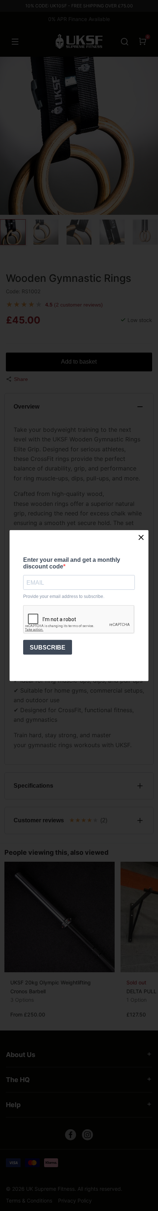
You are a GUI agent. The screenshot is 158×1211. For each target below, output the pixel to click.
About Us (20, 1054)
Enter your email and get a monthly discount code (71, 562)
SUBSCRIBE (47, 647)
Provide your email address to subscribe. (63, 596)
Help (13, 1105)
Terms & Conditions (29, 1200)
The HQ (18, 1080)
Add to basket (79, 361)
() (74, 305)
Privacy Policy (75, 1200)
